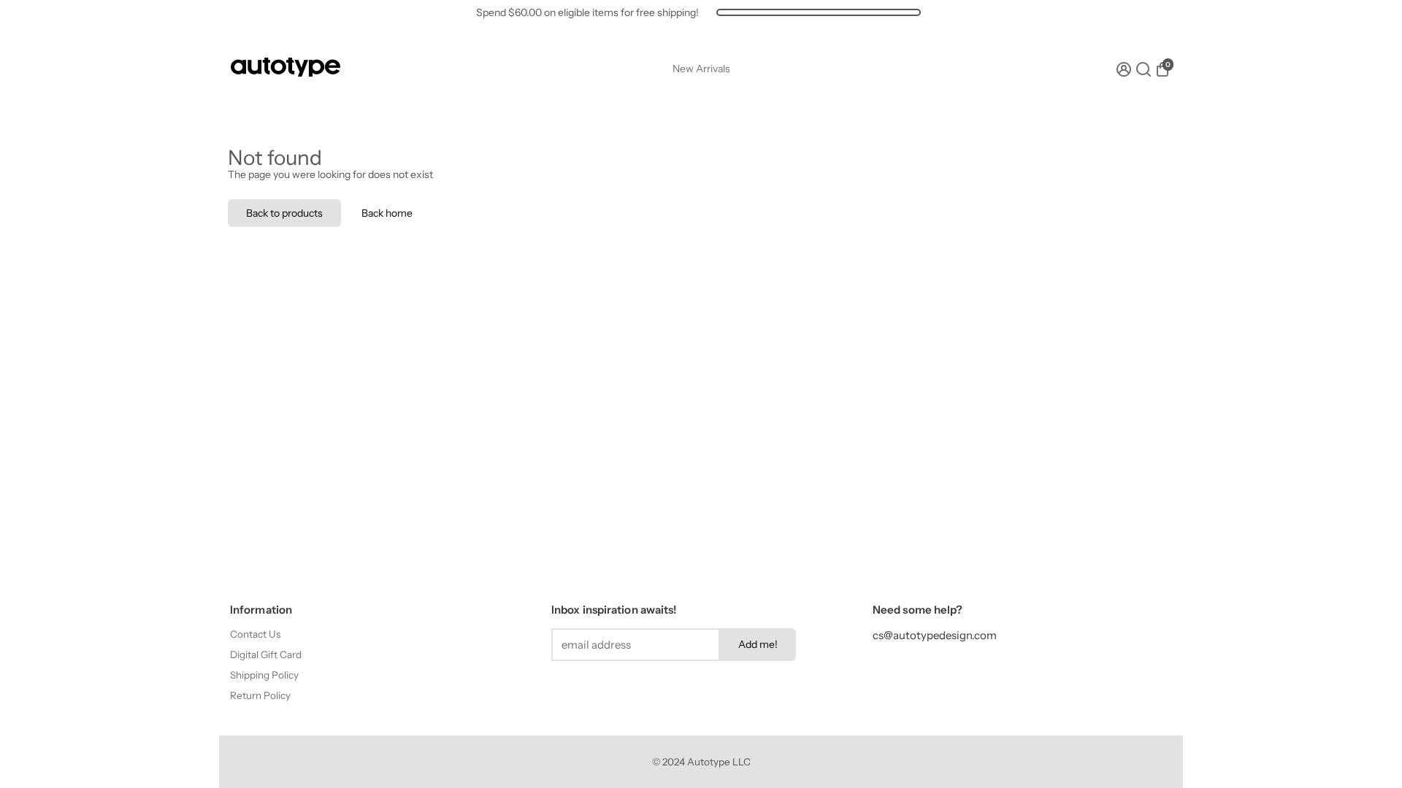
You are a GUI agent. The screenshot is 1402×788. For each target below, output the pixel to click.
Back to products (284, 213)
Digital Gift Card (266, 654)
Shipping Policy (264, 675)
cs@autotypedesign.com (935, 635)
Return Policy (260, 695)
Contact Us (255, 634)
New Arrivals (701, 68)
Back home (387, 213)
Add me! (758, 644)
